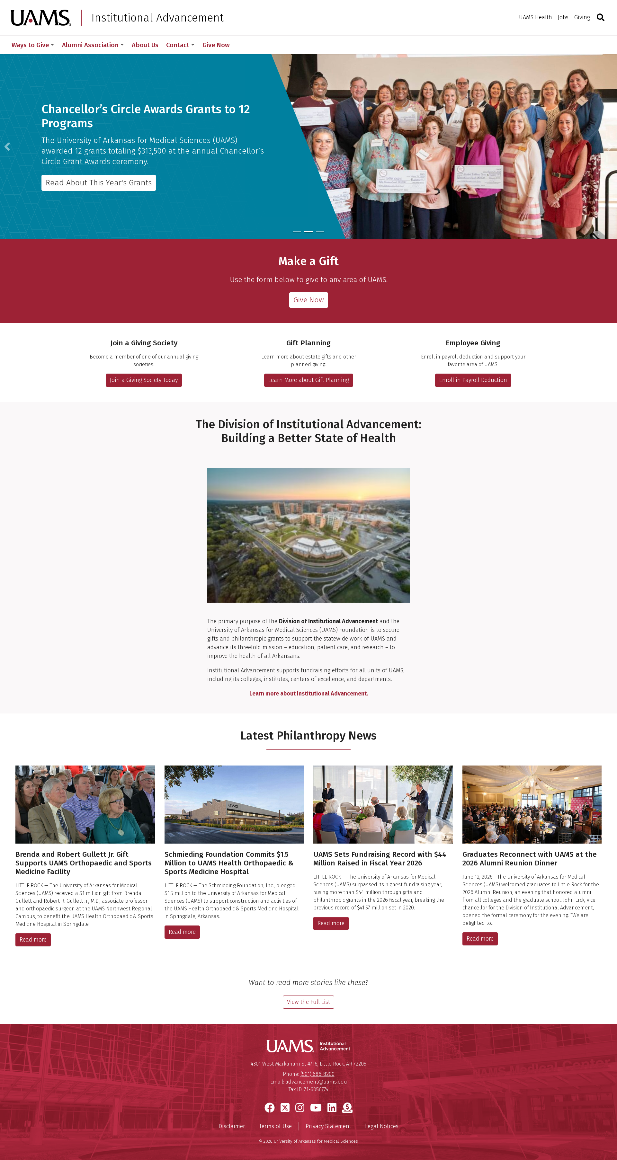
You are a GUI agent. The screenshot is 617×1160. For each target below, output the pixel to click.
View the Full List (308, 1001)
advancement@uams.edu (316, 1082)
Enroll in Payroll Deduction (473, 380)
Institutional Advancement (157, 17)
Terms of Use (275, 1126)
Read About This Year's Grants (99, 182)
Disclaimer (232, 1126)
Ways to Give (30, 45)
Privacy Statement (328, 1126)
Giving (582, 17)
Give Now (216, 45)
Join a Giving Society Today (144, 380)
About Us (145, 45)
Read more (33, 939)
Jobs (563, 17)
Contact (177, 45)
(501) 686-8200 (317, 1074)
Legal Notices (381, 1126)
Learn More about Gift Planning (308, 380)
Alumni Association (90, 45)
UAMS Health (535, 17)
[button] (7, 146)
